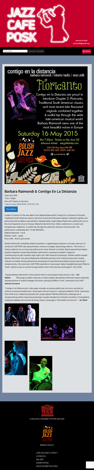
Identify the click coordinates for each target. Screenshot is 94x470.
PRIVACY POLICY (47, 445)
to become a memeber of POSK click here (47, 419)
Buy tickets (11, 209)
